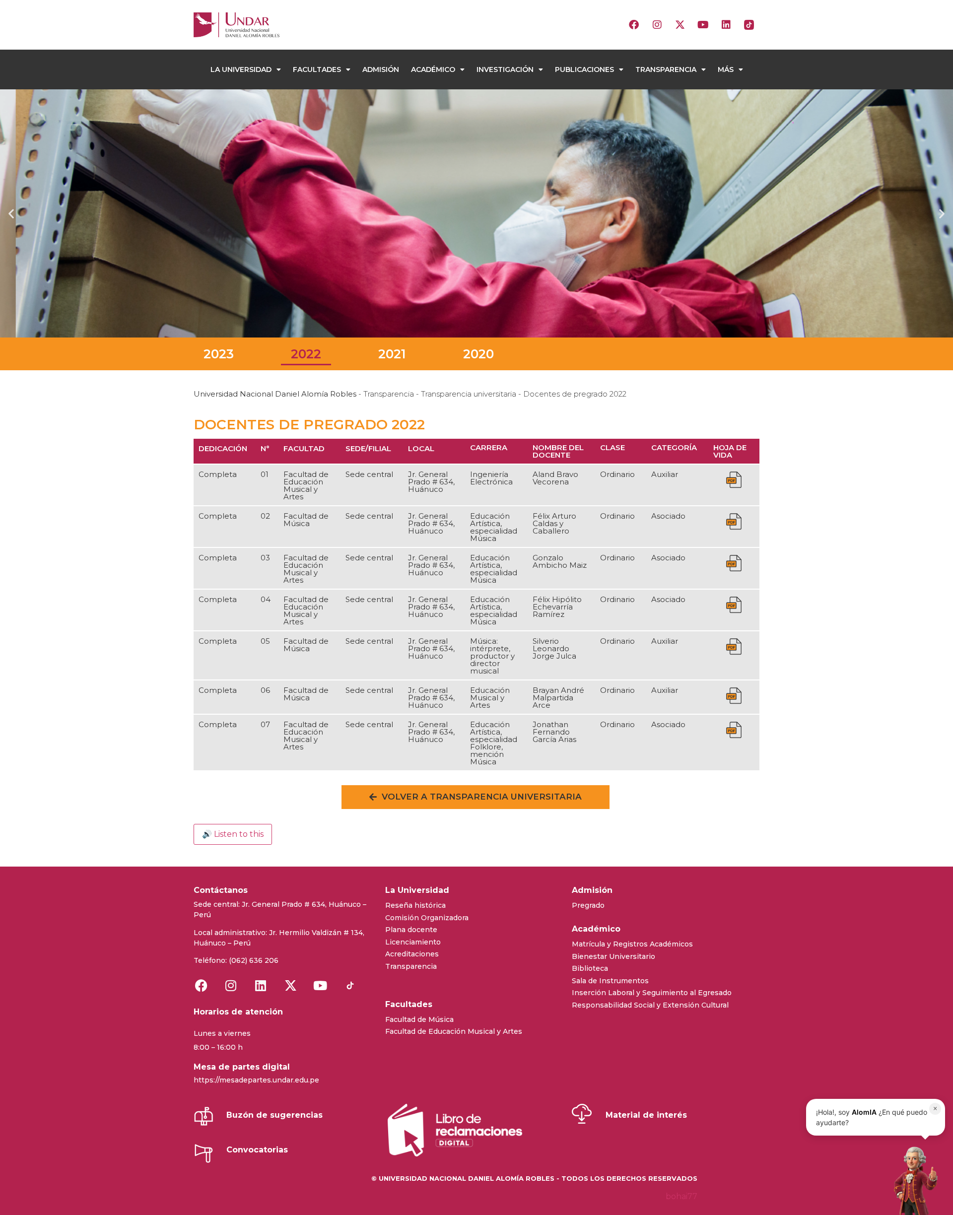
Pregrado (588, 905)
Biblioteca (590, 968)
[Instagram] (657, 25)
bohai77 (681, 1196)
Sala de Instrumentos (610, 980)
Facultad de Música (419, 1019)
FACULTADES (317, 69)
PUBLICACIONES (584, 69)
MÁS (726, 69)
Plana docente (411, 929)
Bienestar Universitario (613, 956)
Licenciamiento (413, 942)
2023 (219, 353)
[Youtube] (703, 25)
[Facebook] (634, 25)
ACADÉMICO (433, 69)
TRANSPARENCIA (665, 69)
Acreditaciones (412, 953)
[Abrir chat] (913, 1180)
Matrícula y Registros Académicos (632, 944)
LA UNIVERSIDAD (241, 69)
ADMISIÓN (380, 69)
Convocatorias (257, 1149)
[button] (11, 213)
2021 (392, 353)
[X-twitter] (680, 25)
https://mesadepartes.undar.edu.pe (256, 1080)
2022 (306, 353)
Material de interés (646, 1115)
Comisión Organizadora (427, 917)
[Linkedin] (726, 25)
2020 (478, 353)
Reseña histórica (415, 905)
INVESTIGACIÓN (505, 69)
